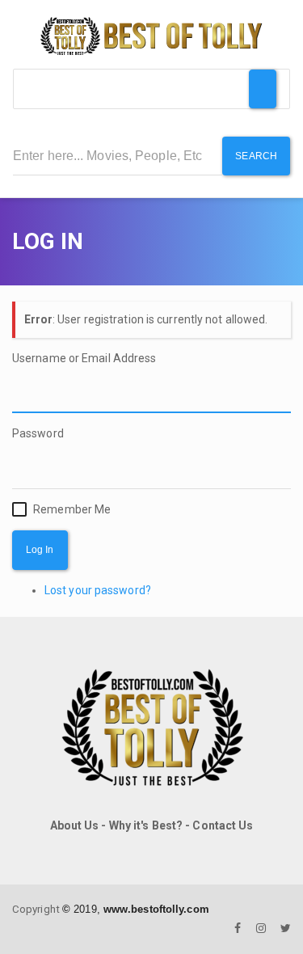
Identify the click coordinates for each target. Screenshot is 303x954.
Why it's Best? (146, 825)
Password (38, 433)
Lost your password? (97, 590)
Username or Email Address (84, 358)
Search (256, 156)
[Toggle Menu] (262, 89)
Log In (40, 549)
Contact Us (222, 825)
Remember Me (72, 509)
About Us (74, 825)
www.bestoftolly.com (156, 909)
